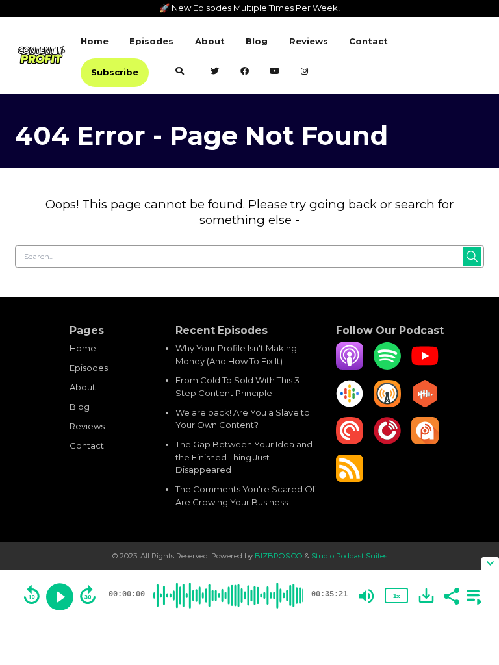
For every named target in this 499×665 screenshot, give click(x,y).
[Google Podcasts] (349, 404)
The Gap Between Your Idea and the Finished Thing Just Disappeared (244, 457)
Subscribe (114, 72)
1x (396, 595)
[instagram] (304, 72)
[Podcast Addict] (425, 441)
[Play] (60, 597)
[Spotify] (387, 366)
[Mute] (366, 596)
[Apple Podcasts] (349, 366)
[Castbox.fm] (425, 404)
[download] (426, 595)
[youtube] (274, 72)
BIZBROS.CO (280, 555)
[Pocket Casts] (349, 441)
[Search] (179, 72)
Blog (257, 41)
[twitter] (215, 72)
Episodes (151, 41)
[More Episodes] (471, 595)
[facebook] (244, 72)
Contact (368, 41)
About (210, 41)
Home (95, 41)
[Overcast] (387, 404)
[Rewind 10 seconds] (32, 595)
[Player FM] (387, 441)
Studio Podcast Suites (349, 555)
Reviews (308, 41)
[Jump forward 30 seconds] (87, 595)
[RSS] (349, 478)
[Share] (451, 595)
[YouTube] (425, 366)
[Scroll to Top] (473, 547)
